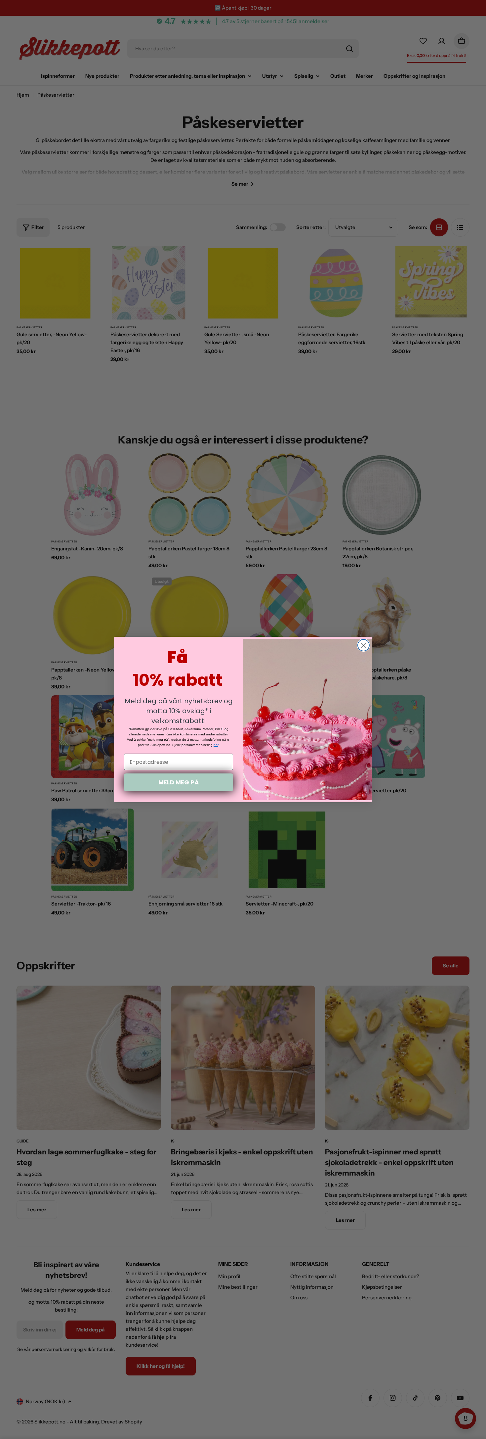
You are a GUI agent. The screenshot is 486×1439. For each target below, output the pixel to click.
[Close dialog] (363, 645)
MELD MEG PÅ (178, 782)
